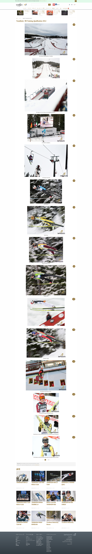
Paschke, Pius (48, 545)
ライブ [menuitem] (29, 8)
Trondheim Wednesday (67, 522)
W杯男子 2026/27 (38, 541)
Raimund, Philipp (48, 547)
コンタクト (70, 536)
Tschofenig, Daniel (48, 550)
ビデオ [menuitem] (57, 8)
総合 (16, 539)
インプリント (69, 537)
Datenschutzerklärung (69, 539)
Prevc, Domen (48, 546)
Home (16, 18)
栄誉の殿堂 (28, 544)
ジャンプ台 (18, 542)
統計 (16, 541)
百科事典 (17, 545)
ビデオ (27, 536)
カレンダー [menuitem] (39, 8)
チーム (27, 542)
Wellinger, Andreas (48, 551)
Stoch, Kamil (48, 548)
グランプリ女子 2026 (39, 537)
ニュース (17, 536)
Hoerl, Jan (47, 540)
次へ (48, 459)
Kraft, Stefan (48, 542)
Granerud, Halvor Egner (49, 539)
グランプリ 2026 (39, 536)
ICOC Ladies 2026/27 (39, 545)
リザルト (17, 537)
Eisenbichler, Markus (49, 537)
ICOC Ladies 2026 (38, 540)
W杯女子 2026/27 (38, 542)
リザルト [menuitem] (33, 8)
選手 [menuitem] (43, 8)
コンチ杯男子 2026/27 (39, 544)
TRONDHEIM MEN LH (21, 482)
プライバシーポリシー (43, 0)
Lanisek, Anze (48, 544)
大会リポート (18, 540)
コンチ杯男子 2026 (39, 539)
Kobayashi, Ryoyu (48, 541)
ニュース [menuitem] (24, 8)
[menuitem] (69, 5)
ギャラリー (20, 18)
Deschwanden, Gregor (49, 536)
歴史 (16, 544)
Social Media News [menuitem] (66, 8)
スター (27, 545)
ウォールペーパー (29, 539)
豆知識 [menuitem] (53, 8)
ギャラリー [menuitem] (48, 8)
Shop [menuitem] (60, 8)
